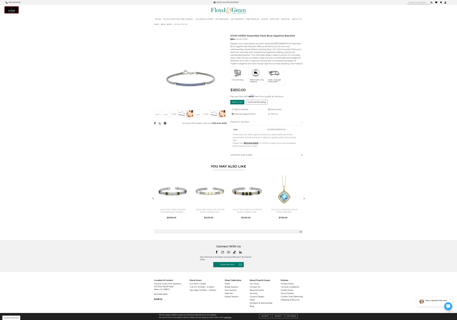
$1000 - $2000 (166, 24)
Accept (265, 316)
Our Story (254, 284)
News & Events (257, 290)
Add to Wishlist (241, 109)
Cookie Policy (287, 290)
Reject (278, 316)
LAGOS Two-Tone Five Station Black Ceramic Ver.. (247, 211)
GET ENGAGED (222, 19)
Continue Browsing (257, 102)
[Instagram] (222, 252)
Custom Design (257, 296)
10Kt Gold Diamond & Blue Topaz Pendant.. (284, 211)
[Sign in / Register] (445, 2)
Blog (252, 306)
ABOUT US (297, 19)
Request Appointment (245, 114)
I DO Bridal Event (204, 19)
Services (253, 293)
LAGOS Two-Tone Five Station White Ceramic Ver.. (209, 211)
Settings (291, 316)
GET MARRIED (237, 19)
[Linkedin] (240, 252)
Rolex (227, 284)
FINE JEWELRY (252, 19)
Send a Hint (276, 109)
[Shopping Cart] (441, 2)
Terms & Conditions (290, 287)
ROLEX (158, 19)
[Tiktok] (234, 252)
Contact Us (255, 287)
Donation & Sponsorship (261, 303)
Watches (229, 293)
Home (156, 24)
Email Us (158, 299)
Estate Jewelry (232, 296)
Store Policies (287, 293)
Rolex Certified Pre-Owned (178, 19)
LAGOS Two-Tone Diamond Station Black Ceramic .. (173, 211)
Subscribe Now (227, 264)
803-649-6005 (219, 123)
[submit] (431, 2)
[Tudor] (11, 9)
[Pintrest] (165, 123)
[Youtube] (228, 252)
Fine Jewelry (231, 290)
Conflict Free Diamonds (292, 296)
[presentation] (153, 198)
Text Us (274, 114)
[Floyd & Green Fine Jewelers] (228, 10)
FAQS (252, 300)
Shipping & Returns (290, 300)
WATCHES (274, 19)
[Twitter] (160, 123)
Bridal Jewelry (231, 287)
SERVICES (285, 19)
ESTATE (264, 19)
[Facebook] (155, 123)
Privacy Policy (287, 284)
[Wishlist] (436, 2)
